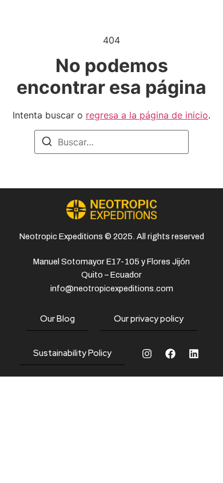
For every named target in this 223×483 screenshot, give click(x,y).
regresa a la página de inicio (147, 115)
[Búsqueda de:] (111, 142)
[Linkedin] (194, 353)
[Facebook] (170, 353)
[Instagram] (147, 353)
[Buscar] (47, 143)
